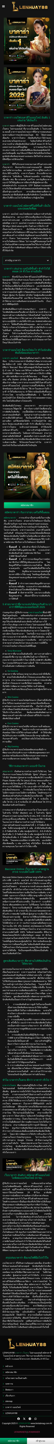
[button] (3, 6)
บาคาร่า (18, 1353)
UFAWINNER (20, 1432)
